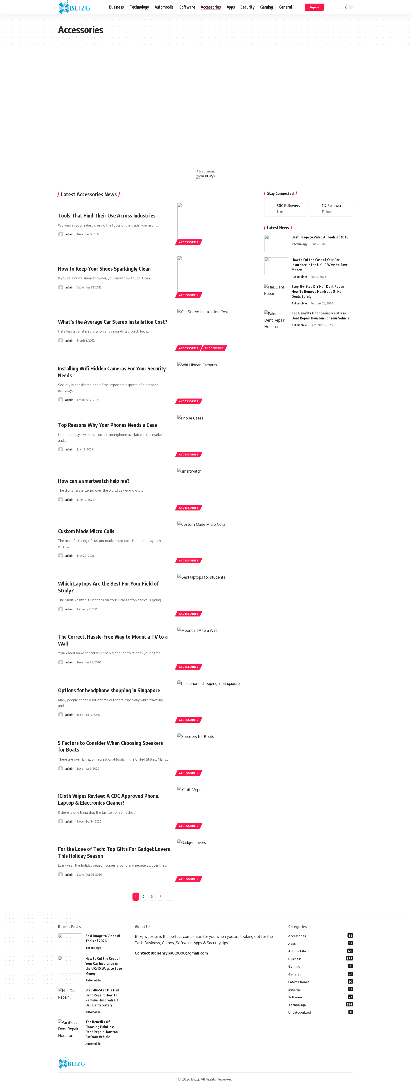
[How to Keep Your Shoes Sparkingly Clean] (213, 277)
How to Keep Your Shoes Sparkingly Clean (104, 268)
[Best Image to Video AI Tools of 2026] (276, 243)
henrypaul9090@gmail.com (182, 953)
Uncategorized (320, 1012)
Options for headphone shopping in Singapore (109, 690)
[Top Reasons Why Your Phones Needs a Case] (213, 437)
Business (320, 958)
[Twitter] (331, 208)
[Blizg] (79, 7)
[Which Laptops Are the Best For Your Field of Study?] (213, 596)
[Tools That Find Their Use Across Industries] (213, 224)
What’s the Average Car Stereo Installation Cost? (112, 321)
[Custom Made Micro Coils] (213, 543)
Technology (299, 244)
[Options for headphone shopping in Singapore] (213, 702)
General (320, 974)
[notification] (330, 7)
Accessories (188, 242)
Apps (320, 943)
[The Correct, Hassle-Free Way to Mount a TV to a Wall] (213, 649)
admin (69, 234)
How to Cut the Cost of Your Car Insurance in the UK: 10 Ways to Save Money (320, 265)
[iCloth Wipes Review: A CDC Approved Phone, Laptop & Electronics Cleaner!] (213, 808)
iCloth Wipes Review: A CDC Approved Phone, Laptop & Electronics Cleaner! (109, 799)
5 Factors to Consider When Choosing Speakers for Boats (110, 746)
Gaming (320, 966)
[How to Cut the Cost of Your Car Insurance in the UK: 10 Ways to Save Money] (276, 266)
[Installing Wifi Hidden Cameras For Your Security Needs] (213, 383)
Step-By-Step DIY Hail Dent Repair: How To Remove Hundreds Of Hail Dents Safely (319, 291)
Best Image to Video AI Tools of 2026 (320, 237)
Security (320, 989)
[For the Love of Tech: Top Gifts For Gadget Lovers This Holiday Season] (213, 861)
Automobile (214, 348)
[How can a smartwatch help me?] (213, 490)
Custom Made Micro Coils (86, 531)
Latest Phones (320, 982)
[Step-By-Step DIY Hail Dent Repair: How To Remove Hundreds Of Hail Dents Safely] (276, 293)
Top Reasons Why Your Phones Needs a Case (107, 424)
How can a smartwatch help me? (94, 480)
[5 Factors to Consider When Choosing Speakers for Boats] (213, 755)
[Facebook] (286, 208)
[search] (336, 7)
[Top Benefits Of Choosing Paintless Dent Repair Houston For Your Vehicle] (276, 319)
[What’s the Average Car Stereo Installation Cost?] (213, 330)
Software (320, 997)
